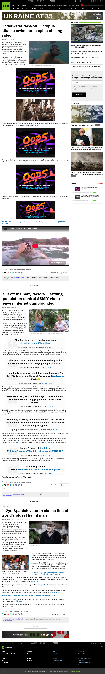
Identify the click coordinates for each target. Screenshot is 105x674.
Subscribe (79, 94)
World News (35, 8)
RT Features (62, 8)
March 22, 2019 (48, 406)
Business (42, 8)
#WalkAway (58, 376)
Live (53, 651)
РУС (10, 1)
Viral (8, 21)
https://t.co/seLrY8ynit (22, 451)
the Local (5, 546)
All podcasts (99, 183)
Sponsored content (57, 660)
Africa (54, 8)
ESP (7, 1)
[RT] (31, 1)
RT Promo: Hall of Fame (84, 658)
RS (18, 1)
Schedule (54, 658)
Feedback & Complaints (84, 662)
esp (7, 643)
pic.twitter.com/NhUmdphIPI (45, 469)
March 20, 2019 (47, 347)
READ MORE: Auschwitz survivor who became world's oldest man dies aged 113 (30, 595)
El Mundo (35, 581)
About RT (80, 656)
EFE (52, 559)
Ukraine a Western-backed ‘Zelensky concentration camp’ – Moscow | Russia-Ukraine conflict (56, 5)
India (49, 8)
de (13, 643)
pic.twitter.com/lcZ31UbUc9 (48, 451)
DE (12, 1)
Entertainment (85, 8)
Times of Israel (55, 592)
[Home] (6, 6)
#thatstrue (45, 448)
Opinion (77, 8)
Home (4, 21)
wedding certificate (42, 585)
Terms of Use (81, 651)
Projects (100, 8)
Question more (19, 5)
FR (15, 1)
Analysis (70, 8)
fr (15, 643)
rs (18, 643)
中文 (21, 1)
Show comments (35, 285)
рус (10, 643)
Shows (93, 8)
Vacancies (80, 664)
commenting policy (18, 277)
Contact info (81, 660)
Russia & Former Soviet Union (21, 8)
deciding (49, 442)
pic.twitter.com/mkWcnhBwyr (35, 343)
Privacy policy (81, 653)
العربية (3, 1)
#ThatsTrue (24, 469)
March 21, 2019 (47, 383)
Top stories (74, 22)
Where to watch (56, 656)
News (3, 651)
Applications (55, 653)
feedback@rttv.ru (7, 279)
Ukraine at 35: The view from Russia (83, 125)
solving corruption (15, 442)
